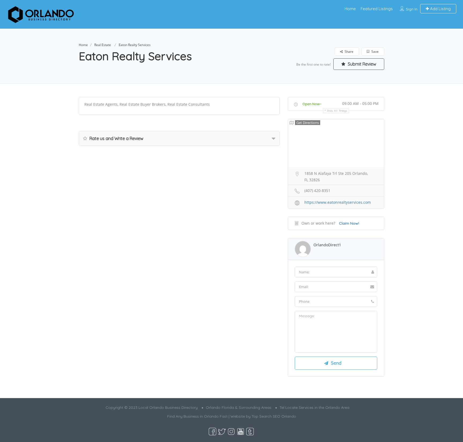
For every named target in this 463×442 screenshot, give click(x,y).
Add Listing (440, 8)
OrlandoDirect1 (327, 244)
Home (350, 8)
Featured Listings (377, 8)
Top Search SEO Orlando (274, 416)
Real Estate (102, 45)
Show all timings (337, 110)
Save (375, 51)
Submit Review (361, 64)
